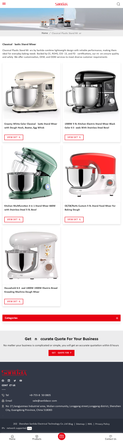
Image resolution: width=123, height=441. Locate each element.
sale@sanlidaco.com (45, 400)
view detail (13, 137)
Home (45, 33)
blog (70, 424)
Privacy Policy (102, 424)
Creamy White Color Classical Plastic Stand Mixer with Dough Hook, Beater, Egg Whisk (30, 126)
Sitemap (80, 424)
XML (90, 424)
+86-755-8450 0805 (40, 395)
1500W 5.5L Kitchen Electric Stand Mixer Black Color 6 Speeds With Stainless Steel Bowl (90, 126)
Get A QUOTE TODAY (61, 353)
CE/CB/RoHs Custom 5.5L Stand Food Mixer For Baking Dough (90, 208)
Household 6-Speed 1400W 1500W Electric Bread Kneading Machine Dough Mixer (30, 290)
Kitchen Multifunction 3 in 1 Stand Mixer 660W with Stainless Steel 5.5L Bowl (30, 208)
